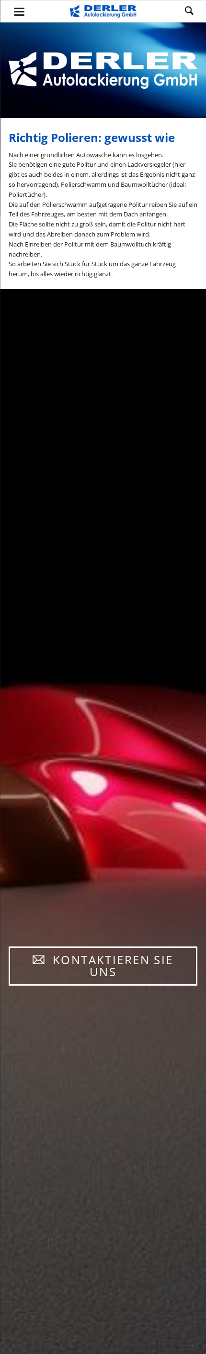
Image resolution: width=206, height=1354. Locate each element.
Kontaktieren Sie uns (110, 965)
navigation (19, 11)
